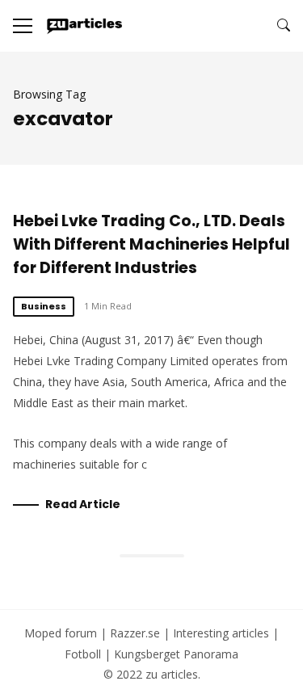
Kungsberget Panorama (176, 654)
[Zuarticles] (85, 26)
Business (43, 306)
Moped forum (60, 633)
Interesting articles (221, 633)
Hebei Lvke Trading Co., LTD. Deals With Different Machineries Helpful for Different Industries (151, 244)
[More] (22, 26)
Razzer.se (135, 633)
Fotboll (83, 654)
